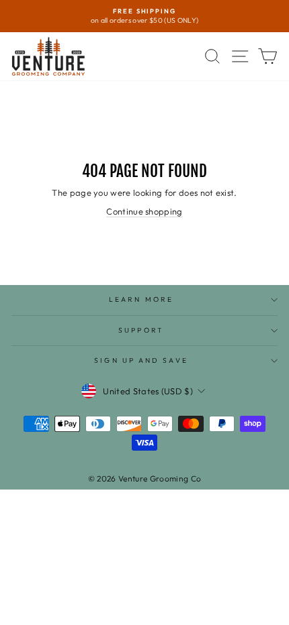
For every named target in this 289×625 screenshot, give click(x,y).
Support (141, 330)
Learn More (141, 299)
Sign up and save (141, 360)
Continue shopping (144, 211)
